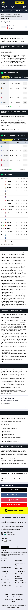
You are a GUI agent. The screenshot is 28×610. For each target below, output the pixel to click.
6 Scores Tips (18, 560)
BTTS (9, 56)
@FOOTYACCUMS (15, 489)
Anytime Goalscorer (7, 139)
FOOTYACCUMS (15, 499)
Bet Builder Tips (5, 573)
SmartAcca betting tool (17, 390)
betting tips (17, 39)
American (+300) (22, 547)
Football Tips (12, 7)
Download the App (5, 7)
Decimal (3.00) (13, 547)
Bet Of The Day (19, 568)
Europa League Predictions (8, 435)
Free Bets (22, 322)
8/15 (25, 97)
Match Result (5, 77)
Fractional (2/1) (5, 547)
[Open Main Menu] (26, 2)
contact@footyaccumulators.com (16, 554)
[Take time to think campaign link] (14, 511)
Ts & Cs (9, 596)
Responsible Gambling (17, 594)
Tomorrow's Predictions (17, 10)
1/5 (25, 83)
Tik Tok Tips (18, 586)
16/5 (25, 88)
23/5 (25, 102)
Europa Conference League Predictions (11, 437)
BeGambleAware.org (8, 403)
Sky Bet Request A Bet (21, 571)
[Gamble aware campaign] (10, 532)
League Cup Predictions (8, 434)
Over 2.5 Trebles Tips (6, 582)
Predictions (18, 7)
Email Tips (17, 576)
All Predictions (5, 10)
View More (22, 106)
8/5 (25, 160)
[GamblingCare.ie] (10, 534)
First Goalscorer (18, 139)
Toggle (5, 541)
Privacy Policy (17, 596)
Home (2, 14)
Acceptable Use (9, 599)
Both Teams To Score (16, 77)
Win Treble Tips (19, 573)
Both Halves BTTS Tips (21, 582)
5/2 (25, 150)
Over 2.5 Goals (14, 56)
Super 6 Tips (4, 564)
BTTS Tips (3, 576)
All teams (23, 135)
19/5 (25, 155)
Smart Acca (24, 7)
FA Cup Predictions (6, 431)
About (6, 594)
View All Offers (22, 407)
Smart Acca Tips (5, 579)
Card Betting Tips (5, 571)
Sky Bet (3, 387)
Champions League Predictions (9, 432)
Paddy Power (8, 387)
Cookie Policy (19, 599)
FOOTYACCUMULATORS (15, 494)
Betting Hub (14, 601)
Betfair (13, 387)
